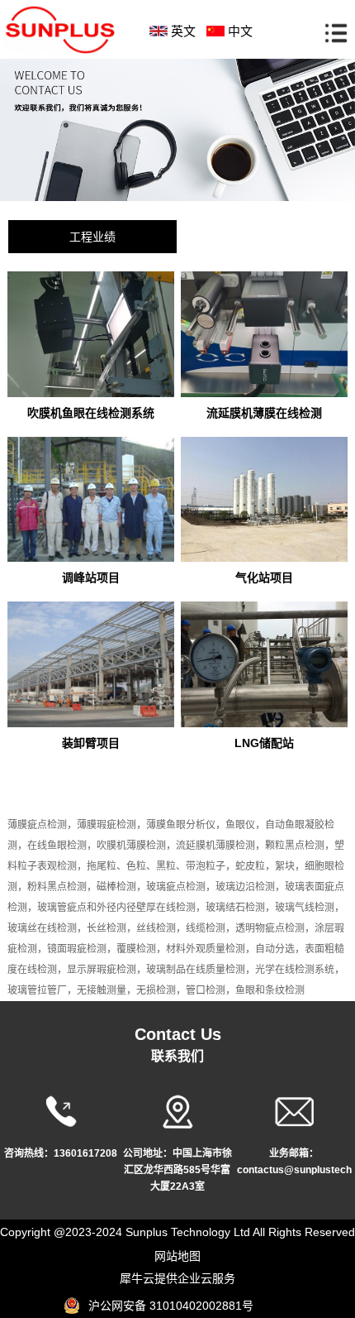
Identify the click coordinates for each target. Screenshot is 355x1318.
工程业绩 (92, 236)
